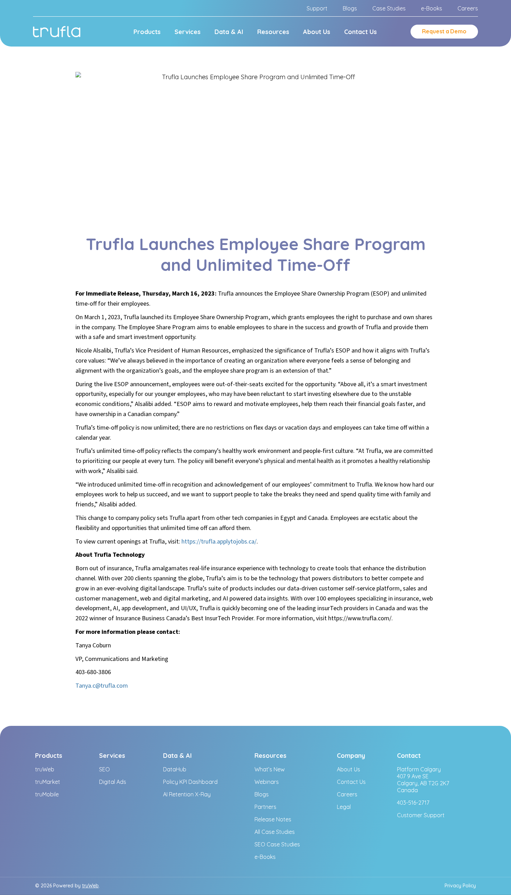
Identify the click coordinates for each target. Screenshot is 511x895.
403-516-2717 (413, 802)
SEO (104, 769)
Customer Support (421, 815)
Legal (344, 806)
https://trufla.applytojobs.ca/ (219, 541)
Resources (273, 32)
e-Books (431, 8)
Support (317, 8)
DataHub (174, 769)
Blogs (350, 8)
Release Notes (272, 819)
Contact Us (360, 32)
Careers (467, 8)
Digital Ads (112, 781)
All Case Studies (274, 831)
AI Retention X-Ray (187, 794)
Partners (265, 806)
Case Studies (389, 8)
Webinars (266, 781)
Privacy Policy (460, 885)
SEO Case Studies (277, 844)
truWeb (44, 769)
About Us (316, 32)
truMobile (47, 794)
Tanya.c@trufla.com (101, 685)
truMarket (47, 781)
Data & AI (228, 32)
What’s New (269, 769)
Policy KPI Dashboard (190, 781)
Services (188, 32)
